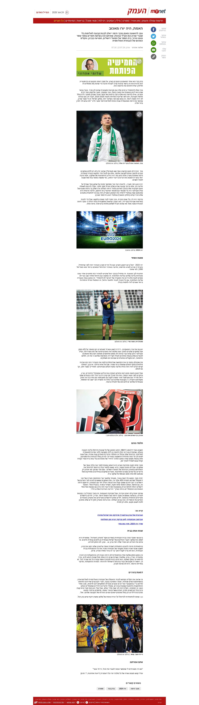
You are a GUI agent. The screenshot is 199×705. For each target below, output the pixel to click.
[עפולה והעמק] (146, 11)
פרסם (82, 702)
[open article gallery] (109, 67)
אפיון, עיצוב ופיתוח (44, 702)
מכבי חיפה (135, 689)
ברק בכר (111, 689)
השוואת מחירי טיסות (103, 702)
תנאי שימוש (71, 702)
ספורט (100, 689)
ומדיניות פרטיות (58, 702)
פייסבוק (91, 702)
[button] (53, 153)
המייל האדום (42, 12)
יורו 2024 (122, 689)
